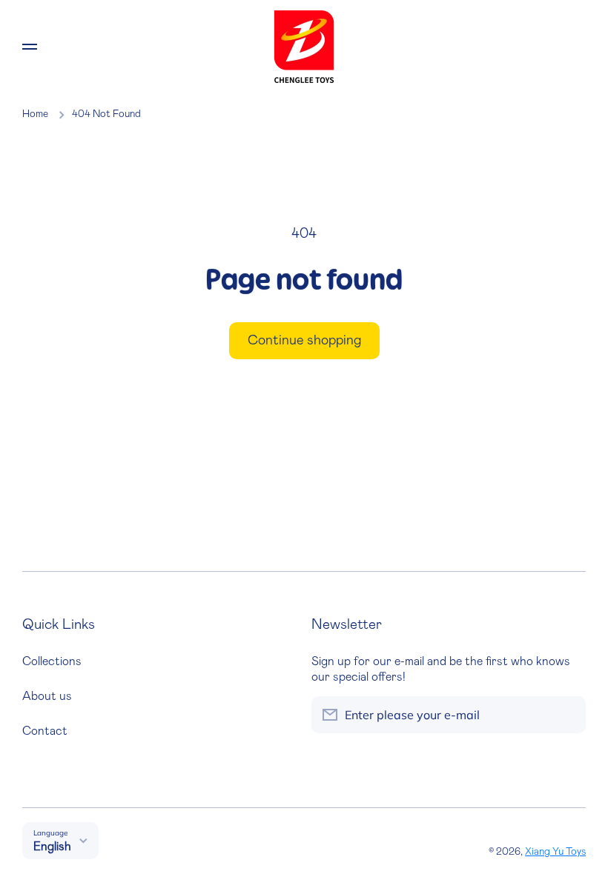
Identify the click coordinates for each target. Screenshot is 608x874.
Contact (44, 731)
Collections (52, 661)
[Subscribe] (567, 714)
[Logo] (304, 47)
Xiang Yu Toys (555, 852)
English (52, 847)
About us (47, 696)
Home (35, 114)
